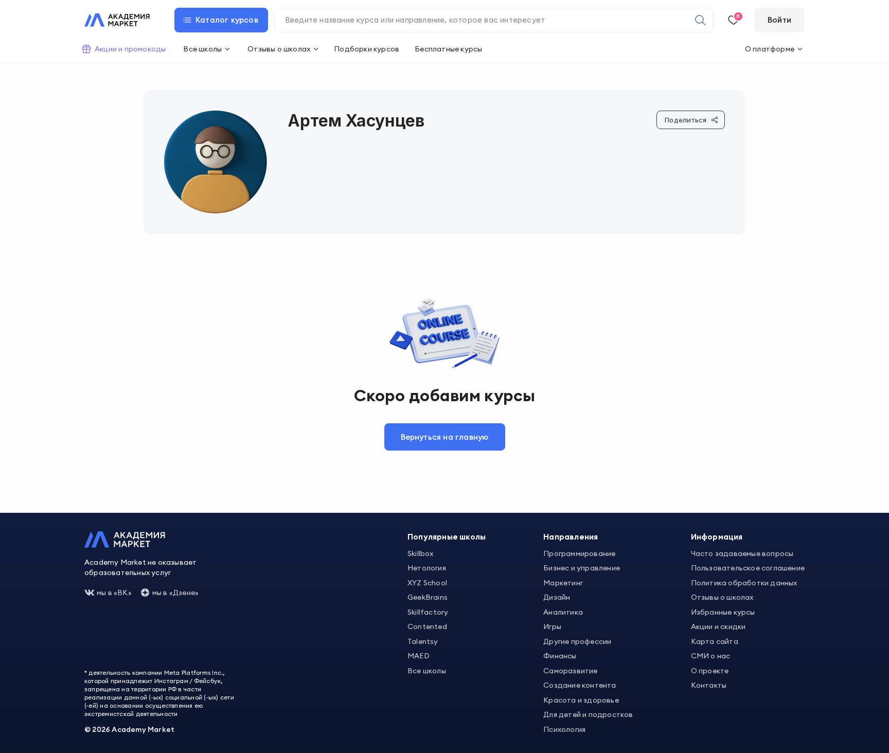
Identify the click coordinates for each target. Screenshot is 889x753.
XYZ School (427, 582)
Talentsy (422, 641)
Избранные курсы (723, 612)
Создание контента (579, 685)
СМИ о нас (711, 655)
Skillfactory (427, 612)
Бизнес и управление (581, 567)
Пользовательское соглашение (748, 567)
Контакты (709, 685)
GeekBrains (427, 597)
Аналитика (563, 612)
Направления (570, 537)
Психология (564, 729)
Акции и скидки (718, 626)
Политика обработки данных (744, 582)
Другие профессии (577, 641)
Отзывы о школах (722, 597)
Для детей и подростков (588, 714)
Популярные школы (446, 537)
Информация (717, 537)
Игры (552, 626)
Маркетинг (563, 582)
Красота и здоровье (581, 700)
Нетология (426, 567)
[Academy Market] (117, 20)
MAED (418, 655)
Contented (427, 626)
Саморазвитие (570, 670)
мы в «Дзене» (175, 592)
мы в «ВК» (114, 592)
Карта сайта (714, 641)
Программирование (579, 553)
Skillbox (420, 553)
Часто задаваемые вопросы (742, 553)
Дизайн (556, 597)
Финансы (559, 655)
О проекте (710, 670)
